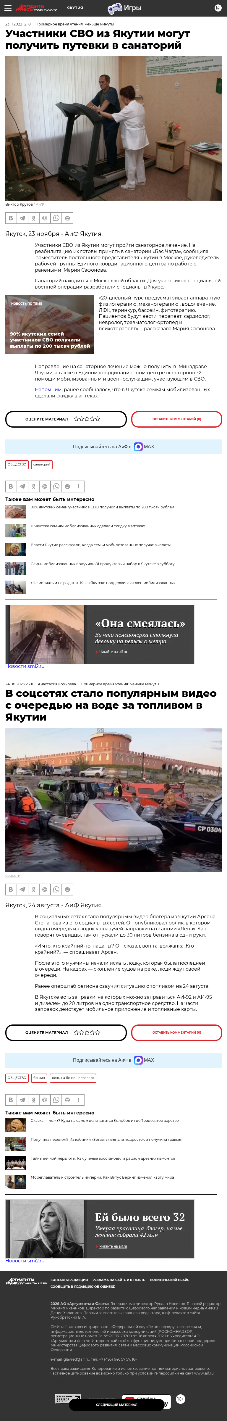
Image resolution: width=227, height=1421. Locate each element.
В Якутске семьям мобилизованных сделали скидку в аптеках (88, 526)
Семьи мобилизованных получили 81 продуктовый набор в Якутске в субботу (103, 564)
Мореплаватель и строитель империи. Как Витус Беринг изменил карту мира (102, 1177)
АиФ (40, 204)
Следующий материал (116, 1405)
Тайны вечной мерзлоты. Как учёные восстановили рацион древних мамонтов (103, 1158)
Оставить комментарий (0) (177, 419)
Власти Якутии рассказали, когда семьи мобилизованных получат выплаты (101, 545)
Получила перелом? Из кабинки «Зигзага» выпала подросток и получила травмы (106, 1139)
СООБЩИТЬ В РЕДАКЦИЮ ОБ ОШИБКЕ (83, 1287)
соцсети (12, 875)
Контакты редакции (69, 1280)
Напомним (48, 389)
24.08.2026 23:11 (19, 684)
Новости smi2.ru (25, 666)
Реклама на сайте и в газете (119, 1280)
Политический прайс (169, 1280)
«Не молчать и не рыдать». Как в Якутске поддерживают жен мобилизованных (103, 583)
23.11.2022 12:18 (18, 24)
